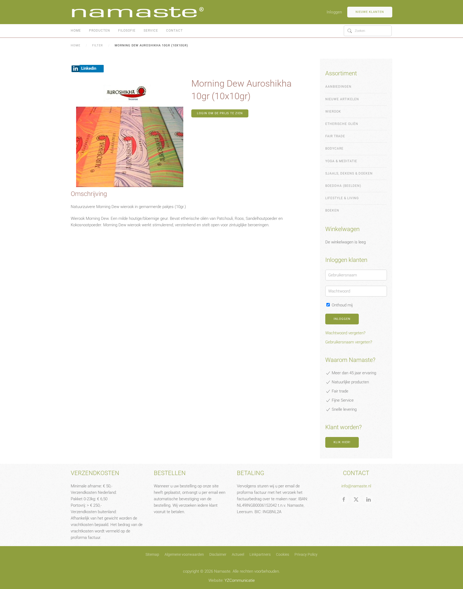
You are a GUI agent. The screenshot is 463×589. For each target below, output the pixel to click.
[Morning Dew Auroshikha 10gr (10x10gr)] (129, 133)
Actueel (238, 554)
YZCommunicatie (240, 580)
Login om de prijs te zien (220, 113)
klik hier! (342, 442)
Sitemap (152, 554)
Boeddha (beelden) (343, 186)
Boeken (332, 210)
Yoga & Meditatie (341, 161)
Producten (99, 30)
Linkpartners (260, 554)
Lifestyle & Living (342, 198)
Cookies (282, 554)
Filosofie (127, 30)
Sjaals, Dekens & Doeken (349, 173)
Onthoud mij (342, 305)
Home (76, 30)
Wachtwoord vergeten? (345, 333)
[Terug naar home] (138, 12)
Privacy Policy (306, 554)
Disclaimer (217, 554)
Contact (174, 30)
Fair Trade (335, 136)
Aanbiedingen (338, 86)
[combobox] (368, 30)
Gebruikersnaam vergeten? (348, 342)
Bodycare (334, 148)
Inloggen (334, 12)
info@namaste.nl (356, 486)
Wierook (333, 111)
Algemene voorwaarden (184, 554)
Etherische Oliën (341, 124)
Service (151, 30)
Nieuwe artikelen (342, 99)
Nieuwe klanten (370, 12)
